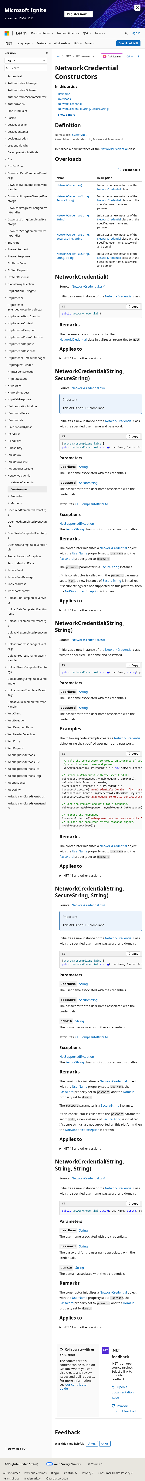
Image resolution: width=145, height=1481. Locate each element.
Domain (128, 1092)
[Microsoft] (7, 33)
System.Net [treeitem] (15, 76)
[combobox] (26, 61)
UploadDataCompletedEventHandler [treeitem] (27, 612)
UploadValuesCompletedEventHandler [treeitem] (27, 704)
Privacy (86, 1473)
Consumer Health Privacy (114, 1473)
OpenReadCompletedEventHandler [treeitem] (27, 524)
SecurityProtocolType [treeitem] (21, 563)
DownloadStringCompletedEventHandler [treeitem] (27, 233)
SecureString (88, 483)
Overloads (64, 99)
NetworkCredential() (70, 104)
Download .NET (128, 43)
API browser (83, 56)
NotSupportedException (76, 523)
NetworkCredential (114, 149)
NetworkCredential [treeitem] (22, 482)
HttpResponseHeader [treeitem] (21, 371)
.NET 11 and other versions (82, 358)
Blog (54, 1473)
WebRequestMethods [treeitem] (21, 755)
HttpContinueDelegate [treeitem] (22, 291)
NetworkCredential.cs (87, 286)
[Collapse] (47, 53)
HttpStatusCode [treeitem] (17, 378)
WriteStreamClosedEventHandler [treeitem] (27, 806)
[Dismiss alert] (137, 8)
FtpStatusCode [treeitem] (17, 263)
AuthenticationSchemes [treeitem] (23, 90)
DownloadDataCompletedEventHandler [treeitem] (27, 187)
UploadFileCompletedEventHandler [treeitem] (27, 635)
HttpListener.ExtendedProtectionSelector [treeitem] (25, 307)
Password (66, 559)
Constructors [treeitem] (19, 489)
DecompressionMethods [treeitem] (23, 152)
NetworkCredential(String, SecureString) (83, 109)
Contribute (71, 1473)
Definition (64, 94)
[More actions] (138, 56)
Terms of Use (11, 1478)
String (83, 467)
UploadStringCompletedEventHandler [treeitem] (27, 681)
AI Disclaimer (11, 1473)
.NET (68, 56)
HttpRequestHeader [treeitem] (20, 365)
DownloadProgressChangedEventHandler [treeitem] (27, 210)
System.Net (79, 134)
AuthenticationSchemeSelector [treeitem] (27, 97)
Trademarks (31, 1478)
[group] (100, 446)
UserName (79, 553)
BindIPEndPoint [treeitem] (17, 111)
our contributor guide (74, 1386)
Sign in (136, 33)
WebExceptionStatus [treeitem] (20, 727)
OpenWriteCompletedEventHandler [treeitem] (27, 547)
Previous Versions (35, 1473)
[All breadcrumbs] (58, 56)
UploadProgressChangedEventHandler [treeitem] (27, 658)
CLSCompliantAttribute (91, 504)
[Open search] (126, 33)
